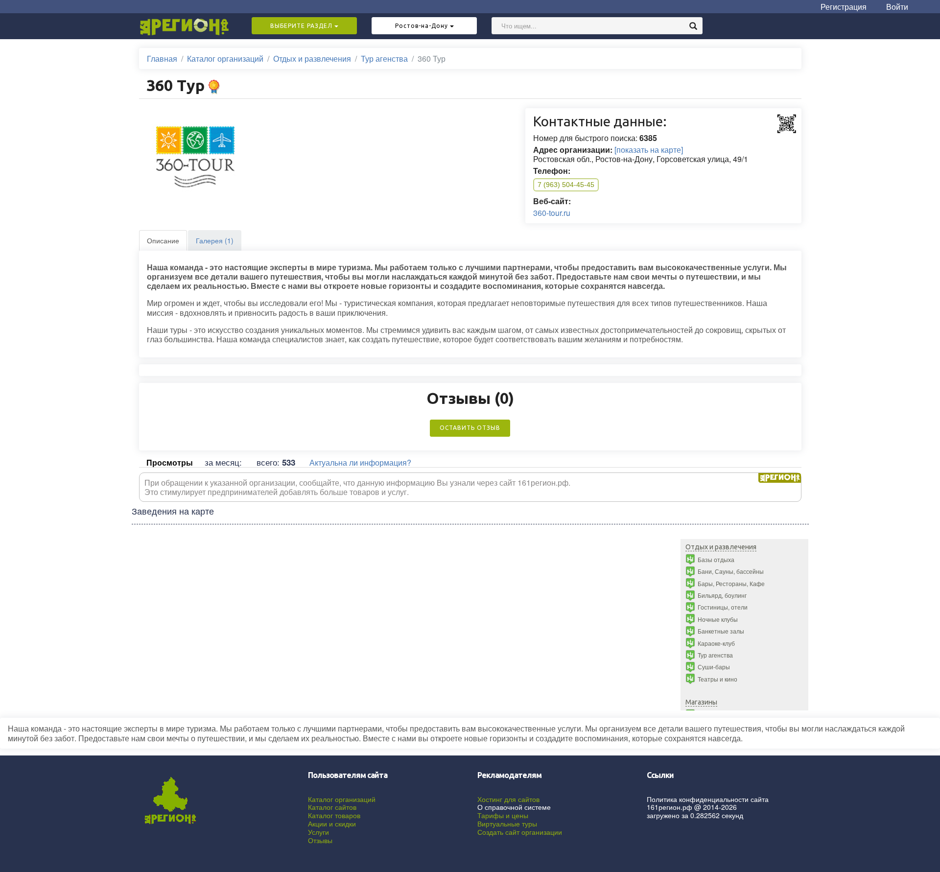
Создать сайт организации (519, 832)
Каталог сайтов (332, 807)
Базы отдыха (716, 559)
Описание (163, 240)
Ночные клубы (718, 619)
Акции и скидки (332, 823)
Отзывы (320, 840)
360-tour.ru (551, 212)
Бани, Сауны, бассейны (731, 571)
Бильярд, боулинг (722, 595)
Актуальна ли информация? (360, 462)
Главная (162, 58)
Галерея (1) (215, 240)
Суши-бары (714, 666)
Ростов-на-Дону (422, 26)
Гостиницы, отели (723, 607)
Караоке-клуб (716, 643)
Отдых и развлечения (312, 58)
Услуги (318, 832)
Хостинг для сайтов (508, 799)
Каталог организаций (225, 58)
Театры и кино (717, 679)
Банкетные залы (721, 631)
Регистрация (844, 6)
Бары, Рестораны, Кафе (731, 583)
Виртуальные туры (507, 823)
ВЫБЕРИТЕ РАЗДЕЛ (302, 26)
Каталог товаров (334, 815)
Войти (897, 6)
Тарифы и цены (502, 815)
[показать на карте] (648, 149)
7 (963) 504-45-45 (566, 185)
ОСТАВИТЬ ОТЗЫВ (470, 427)
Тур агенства (384, 58)
